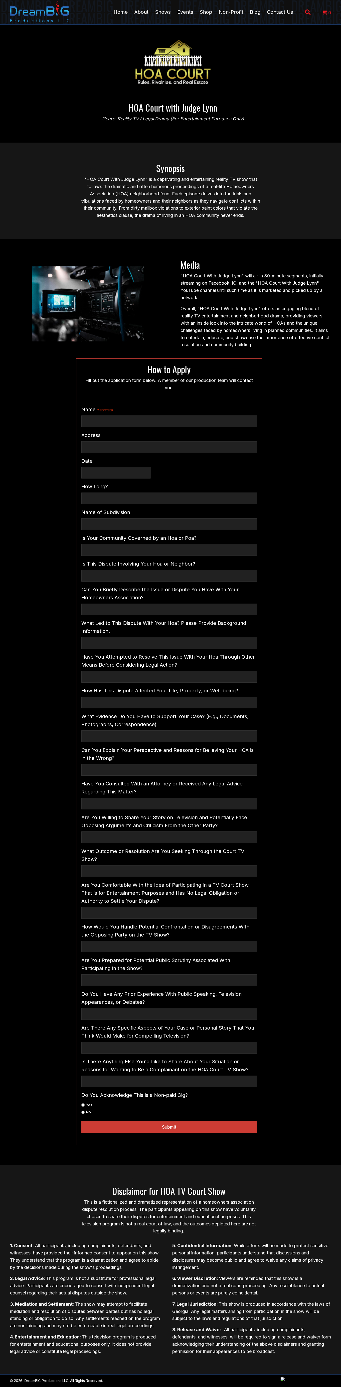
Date (87, 461)
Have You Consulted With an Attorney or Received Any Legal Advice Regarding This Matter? (162, 788)
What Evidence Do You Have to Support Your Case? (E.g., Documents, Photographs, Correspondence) (165, 720)
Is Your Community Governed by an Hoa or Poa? (138, 538)
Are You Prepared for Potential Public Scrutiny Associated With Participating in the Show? (155, 964)
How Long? (94, 487)
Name (97, 409)
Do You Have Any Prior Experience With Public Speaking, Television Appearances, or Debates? (161, 998)
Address (91, 435)
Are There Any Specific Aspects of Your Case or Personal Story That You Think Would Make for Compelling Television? (167, 1032)
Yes (89, 1105)
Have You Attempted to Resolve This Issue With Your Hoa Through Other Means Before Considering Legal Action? (168, 661)
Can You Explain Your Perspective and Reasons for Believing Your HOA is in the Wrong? (167, 754)
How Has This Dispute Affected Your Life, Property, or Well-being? (159, 691)
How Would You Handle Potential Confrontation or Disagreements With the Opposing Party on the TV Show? (165, 931)
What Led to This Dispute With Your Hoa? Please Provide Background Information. (163, 627)
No (88, 1112)
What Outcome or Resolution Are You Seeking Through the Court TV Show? (162, 855)
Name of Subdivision (105, 512)
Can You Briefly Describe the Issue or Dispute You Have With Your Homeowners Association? (160, 594)
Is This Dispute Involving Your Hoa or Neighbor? (138, 564)
